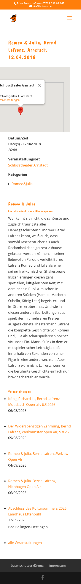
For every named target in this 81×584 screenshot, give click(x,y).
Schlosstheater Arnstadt (28, 165)
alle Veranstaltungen (25, 542)
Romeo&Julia (22, 183)
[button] (20, 111)
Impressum (57, 565)
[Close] (39, 85)
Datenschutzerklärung (27, 565)
